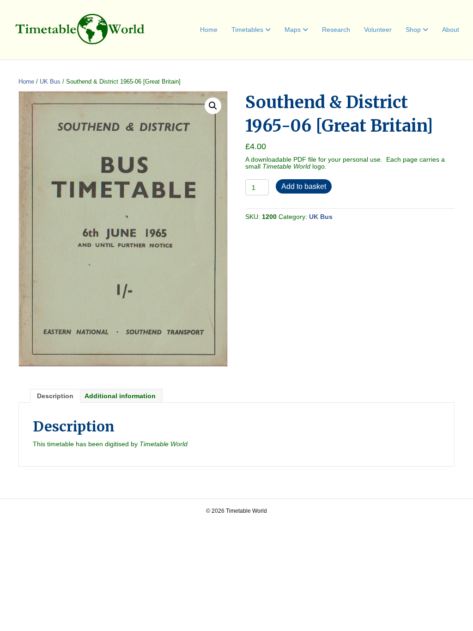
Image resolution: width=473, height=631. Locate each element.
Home (209, 29)
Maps (293, 29)
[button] (213, 105)
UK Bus (50, 81)
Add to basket (303, 186)
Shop (413, 29)
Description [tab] (55, 396)
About (450, 29)
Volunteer (378, 29)
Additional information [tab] (120, 396)
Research (336, 29)
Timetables (247, 29)
